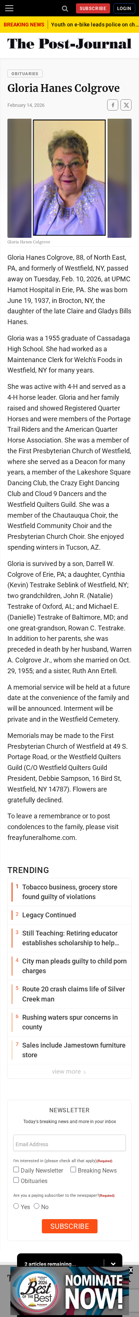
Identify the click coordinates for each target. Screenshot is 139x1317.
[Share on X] (126, 105)
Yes (25, 1207)
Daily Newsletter (42, 1170)
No (45, 1207)
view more (67, 1071)
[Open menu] (9, 8)
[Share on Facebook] (112, 105)
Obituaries (25, 73)
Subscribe (93, 8)
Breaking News (97, 1170)
